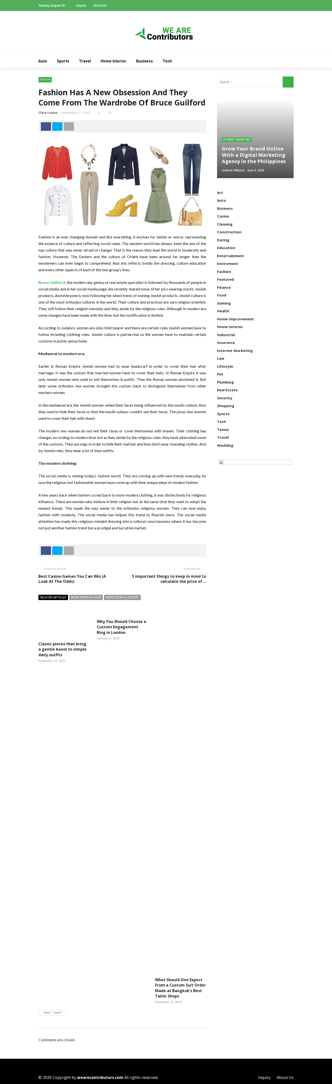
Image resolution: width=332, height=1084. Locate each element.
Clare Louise (47, 112)
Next (57, 1012)
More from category (122, 597)
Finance (224, 287)
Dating (223, 239)
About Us (99, 5)
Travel (85, 61)
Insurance (226, 342)
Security (224, 397)
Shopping (225, 405)
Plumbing (225, 382)
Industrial (226, 334)
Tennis (223, 429)
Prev (47, 1012)
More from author (86, 597)
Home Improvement (235, 318)
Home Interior (113, 61)
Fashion (45, 79)
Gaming (224, 303)
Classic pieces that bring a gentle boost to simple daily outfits (62, 649)
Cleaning (225, 224)
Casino (223, 216)
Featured (225, 279)
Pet (220, 374)
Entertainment (230, 255)
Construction (229, 231)
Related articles (53, 597)
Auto (42, 61)
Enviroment (227, 263)
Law (220, 358)
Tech (167, 61)
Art (220, 192)
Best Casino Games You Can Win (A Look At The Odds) (72, 579)
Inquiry (81, 5)
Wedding (225, 445)
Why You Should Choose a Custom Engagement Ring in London (121, 627)
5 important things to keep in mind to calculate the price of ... (169, 579)
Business (144, 61)
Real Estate (227, 389)
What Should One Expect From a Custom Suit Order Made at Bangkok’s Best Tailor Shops (180, 988)
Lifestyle (225, 366)
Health (223, 310)
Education (226, 247)
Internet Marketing (237, 139)
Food (221, 295)
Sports (63, 61)
